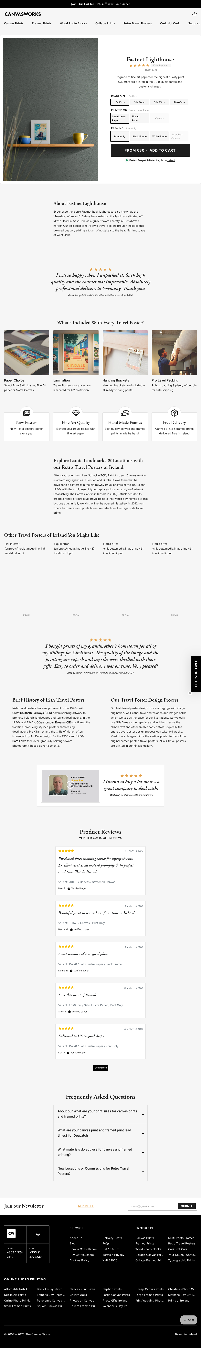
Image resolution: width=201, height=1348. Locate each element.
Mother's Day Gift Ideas (182, 1295)
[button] (196, 674)
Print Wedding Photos (149, 1300)
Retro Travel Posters (137, 23)
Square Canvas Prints (51, 1306)
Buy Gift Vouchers (82, 1255)
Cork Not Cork (170, 23)
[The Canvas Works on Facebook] (38, 1235)
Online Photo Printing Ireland (18, 1300)
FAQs (105, 1243)
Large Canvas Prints (116, 1295)
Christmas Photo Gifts (182, 1289)
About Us (76, 1238)
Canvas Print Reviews (84, 1289)
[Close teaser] (190, 693)
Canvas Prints (14, 23)
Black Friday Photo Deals (51, 1289)
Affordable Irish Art (17, 1289)
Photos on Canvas (82, 1300)
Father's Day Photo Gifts (51, 1295)
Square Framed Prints (84, 1306)
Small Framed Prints (17, 1306)
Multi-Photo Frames (181, 1238)
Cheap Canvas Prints (149, 1289)
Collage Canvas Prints (149, 1255)
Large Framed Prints (149, 1295)
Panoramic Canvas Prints (51, 1300)
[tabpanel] (100, 960)
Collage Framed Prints (149, 1260)
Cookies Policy (79, 1260)
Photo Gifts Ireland (115, 1300)
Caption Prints (112, 1289)
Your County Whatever (182, 1255)
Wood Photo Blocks (73, 23)
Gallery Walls (78, 1295)
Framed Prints (42, 23)
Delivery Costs (112, 1238)
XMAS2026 (109, 1260)
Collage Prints (105, 23)
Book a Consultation (83, 1249)
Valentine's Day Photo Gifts (117, 1306)
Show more (100, 1068)
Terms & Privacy (113, 1255)
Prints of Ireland (179, 1300)
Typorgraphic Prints (181, 1260)
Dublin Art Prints (15, 1295)
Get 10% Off (110, 1249)
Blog (73, 1243)
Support (194, 23)
